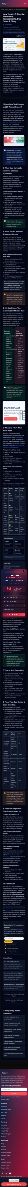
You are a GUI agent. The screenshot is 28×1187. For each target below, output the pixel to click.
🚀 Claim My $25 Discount (14, 614)
